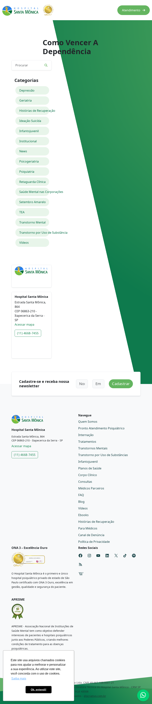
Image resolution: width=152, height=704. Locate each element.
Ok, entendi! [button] (38, 689)
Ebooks (83, 515)
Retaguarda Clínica (32, 182)
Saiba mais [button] (18, 678)
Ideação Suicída (30, 121)
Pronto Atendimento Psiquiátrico (101, 428)
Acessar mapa (24, 324)
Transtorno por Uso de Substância (34, 233)
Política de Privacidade (94, 542)
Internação (86, 435)
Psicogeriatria (29, 161)
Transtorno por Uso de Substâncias (103, 455)
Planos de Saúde (89, 468)
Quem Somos (87, 422)
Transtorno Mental (32, 222)
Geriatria (25, 100)
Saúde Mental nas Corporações (34, 192)
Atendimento (131, 10)
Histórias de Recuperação (34, 111)
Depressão (26, 90)
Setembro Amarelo (32, 202)
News (23, 151)
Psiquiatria (26, 172)
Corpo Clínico (87, 475)
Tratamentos (87, 442)
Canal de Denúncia (91, 535)
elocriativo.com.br (95, 696)
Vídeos (24, 243)
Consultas (85, 482)
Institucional (28, 141)
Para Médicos (87, 528)
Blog (81, 502)
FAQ (81, 495)
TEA (21, 212)
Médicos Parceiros (91, 488)
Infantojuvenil (29, 131)
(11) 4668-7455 (28, 333)
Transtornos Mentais (93, 448)
